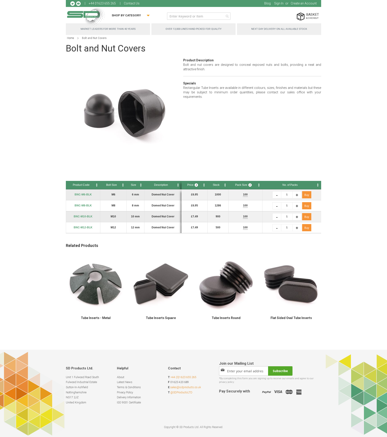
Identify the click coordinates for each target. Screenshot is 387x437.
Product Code (81, 184)
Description (161, 184)
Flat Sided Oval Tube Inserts (291, 318)
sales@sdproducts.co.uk (185, 387)
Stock (216, 184)
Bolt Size (111, 184)
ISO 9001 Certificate (129, 402)
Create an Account (304, 3)
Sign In (279, 3)
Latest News (124, 382)
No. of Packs (290, 184)
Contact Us (132, 3)
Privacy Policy (125, 392)
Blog (267, 3)
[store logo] (86, 16)
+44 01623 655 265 (102, 3)
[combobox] (198, 16)
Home (70, 38)
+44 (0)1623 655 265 (183, 377)
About (120, 377)
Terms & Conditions (129, 387)
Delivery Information (129, 397)
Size (133, 184)
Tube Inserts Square (161, 318)
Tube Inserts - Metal (96, 318)
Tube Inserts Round (226, 318)
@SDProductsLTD (181, 392)
